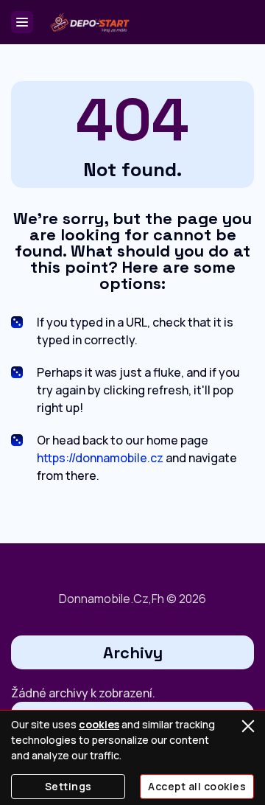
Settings (68, 786)
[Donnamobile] (89, 22)
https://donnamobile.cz (100, 458)
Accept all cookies (197, 786)
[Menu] (22, 22)
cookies (99, 724)
